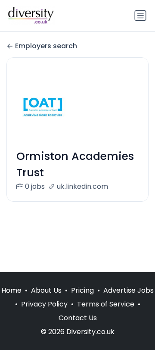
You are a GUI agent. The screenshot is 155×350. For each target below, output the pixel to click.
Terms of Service (105, 304)
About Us (46, 290)
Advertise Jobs (128, 290)
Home (11, 290)
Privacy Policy (44, 304)
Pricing (82, 290)
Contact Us (78, 318)
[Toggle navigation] (140, 15)
